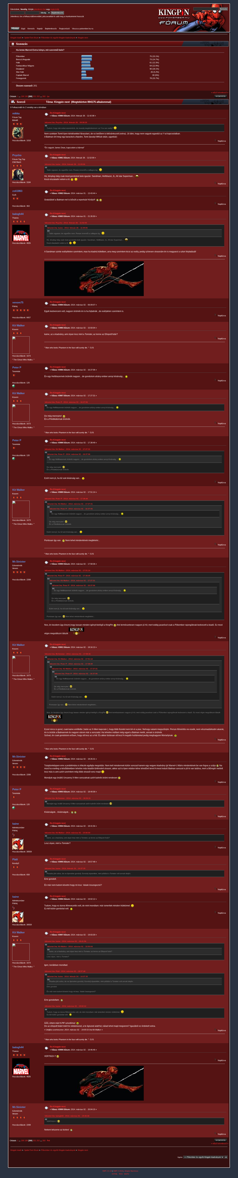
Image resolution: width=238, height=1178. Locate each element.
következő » (223, 92)
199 (26, 96)
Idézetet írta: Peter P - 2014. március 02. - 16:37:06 (66, 402)
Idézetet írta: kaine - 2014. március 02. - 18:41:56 (65, 941)
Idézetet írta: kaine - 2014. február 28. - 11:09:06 (65, 164)
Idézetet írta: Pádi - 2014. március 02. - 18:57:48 (65, 971)
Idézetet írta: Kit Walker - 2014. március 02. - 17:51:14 (67, 570)
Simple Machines (131, 1171)
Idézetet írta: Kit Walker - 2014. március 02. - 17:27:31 (67, 449)
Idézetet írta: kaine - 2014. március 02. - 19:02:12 (65, 1006)
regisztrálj (55, 9)
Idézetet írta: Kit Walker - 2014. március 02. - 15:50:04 (67, 833)
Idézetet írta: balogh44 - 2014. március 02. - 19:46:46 (67, 1116)
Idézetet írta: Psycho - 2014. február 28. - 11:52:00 (66, 223)
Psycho (16, 155)
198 (22, 96)
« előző (214, 92)
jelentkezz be (39, 9)
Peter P (16, 367)
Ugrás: (180, 1157)
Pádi (15, 859)
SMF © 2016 (118, 1171)
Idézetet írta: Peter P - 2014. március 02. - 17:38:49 (66, 499)
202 (38, 96)
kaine (15, 823)
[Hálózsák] (13, 387)
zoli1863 (17, 190)
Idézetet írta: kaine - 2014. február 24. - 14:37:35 (65, 868)
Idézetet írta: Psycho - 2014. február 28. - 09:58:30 (66, 122)
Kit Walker (18, 325)
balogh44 (18, 213)
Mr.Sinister (19, 561)
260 (43, 96)
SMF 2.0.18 (107, 1171)
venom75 (17, 302)
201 (34, 96)
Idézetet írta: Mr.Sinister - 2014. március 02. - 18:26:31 (68, 798)
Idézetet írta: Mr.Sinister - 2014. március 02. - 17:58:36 (68, 654)
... (20, 96)
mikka (16, 113)
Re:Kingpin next (58, 113)
